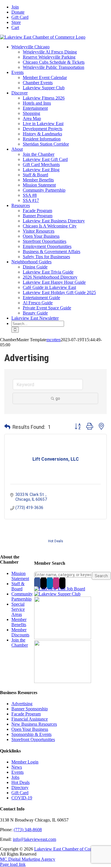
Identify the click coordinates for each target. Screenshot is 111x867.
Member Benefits (18, 622)
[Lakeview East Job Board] (59, 588)
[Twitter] (43, 583)
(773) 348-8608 (28, 829)
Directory (19, 787)
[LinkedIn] (50, 583)
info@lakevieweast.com (34, 839)
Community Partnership (22, 596)
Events (17, 772)
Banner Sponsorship (29, 708)
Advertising (21, 703)
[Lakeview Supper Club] (57, 593)
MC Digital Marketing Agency (27, 859)
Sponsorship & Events (31, 734)
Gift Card (19, 792)
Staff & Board (17, 586)
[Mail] (62, 583)
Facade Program (26, 713)
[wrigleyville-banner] (62, 637)
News (16, 767)
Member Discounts (20, 632)
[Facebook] (37, 583)
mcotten (53, 339)
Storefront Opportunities (33, 739)
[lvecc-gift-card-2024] (62, 681)
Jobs (15, 777)
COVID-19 (21, 797)
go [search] (58, 398)
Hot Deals (55, 541)
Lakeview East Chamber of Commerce (69, 849)
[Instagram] (56, 583)
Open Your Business (29, 729)
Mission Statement (20, 576)
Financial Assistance (29, 719)
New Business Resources (34, 724)
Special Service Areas (18, 609)
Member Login (24, 762)
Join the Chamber (19, 642)
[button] (7, 427)
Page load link (13, 864)
